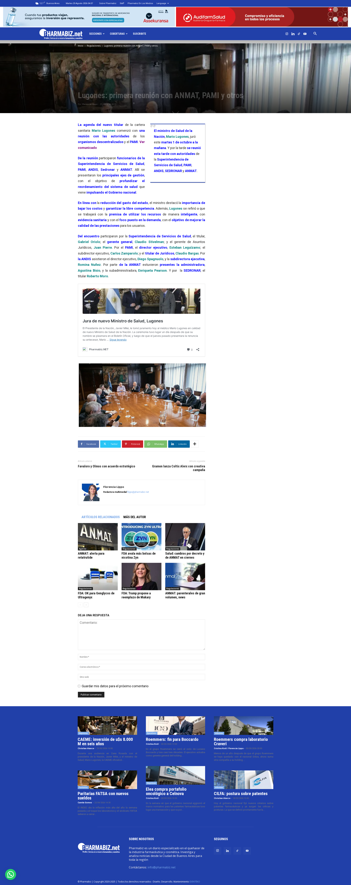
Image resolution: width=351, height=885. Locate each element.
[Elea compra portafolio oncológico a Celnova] (175, 775)
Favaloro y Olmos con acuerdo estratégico (106, 466)
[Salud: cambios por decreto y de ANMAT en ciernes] (185, 536)
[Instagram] (287, 33)
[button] (315, 34)
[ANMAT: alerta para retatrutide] (98, 536)
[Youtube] (305, 33)
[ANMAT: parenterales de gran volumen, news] (185, 576)
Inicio (80, 45)
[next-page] (86, 605)
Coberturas (117, 33)
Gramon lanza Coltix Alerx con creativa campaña (178, 468)
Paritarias (83, 787)
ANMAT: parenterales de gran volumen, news (185, 595)
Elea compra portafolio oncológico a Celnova (166, 791)
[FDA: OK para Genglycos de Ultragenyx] (98, 576)
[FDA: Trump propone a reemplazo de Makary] (141, 576)
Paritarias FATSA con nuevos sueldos (103, 796)
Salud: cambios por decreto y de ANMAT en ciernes (184, 555)
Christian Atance (86, 748)
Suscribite (139, 33)
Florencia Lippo (89, 104)
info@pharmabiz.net (162, 867)
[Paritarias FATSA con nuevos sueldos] (107, 779)
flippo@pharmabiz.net (138, 492)
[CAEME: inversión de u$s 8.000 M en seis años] (107, 725)
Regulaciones (94, 45)
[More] (195, 444)
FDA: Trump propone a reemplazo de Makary (136, 595)
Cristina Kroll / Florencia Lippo (229, 748)
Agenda (82, 548)
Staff (122, 3)
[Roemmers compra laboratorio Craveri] (243, 725)
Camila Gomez (85, 802)
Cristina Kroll (152, 744)
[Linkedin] (293, 33)
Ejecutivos (151, 733)
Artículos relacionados (101, 517)
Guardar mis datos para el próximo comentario (115, 686)
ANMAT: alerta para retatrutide (91, 555)
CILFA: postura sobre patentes (241, 793)
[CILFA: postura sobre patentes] (243, 779)
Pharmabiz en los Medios (140, 3)
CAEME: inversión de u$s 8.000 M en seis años (105, 741)
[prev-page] (80, 605)
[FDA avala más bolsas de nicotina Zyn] (141, 536)
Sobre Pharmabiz (107, 3)
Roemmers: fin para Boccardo (172, 739)
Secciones (95, 33)
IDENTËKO (195, 881)
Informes (219, 733)
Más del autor (134, 517)
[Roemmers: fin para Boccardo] (175, 725)
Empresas (83, 733)
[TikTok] (299, 33)
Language (161, 3)
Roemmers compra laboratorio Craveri (241, 741)
